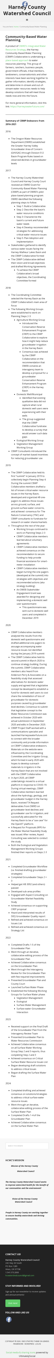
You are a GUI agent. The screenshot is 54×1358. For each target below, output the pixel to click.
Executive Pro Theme (30, 1341)
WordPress (29, 1344)
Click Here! (12, 1303)
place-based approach (17, 60)
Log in (38, 1344)
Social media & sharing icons (21, 1352)
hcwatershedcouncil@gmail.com (19, 1275)
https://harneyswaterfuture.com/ (27, 106)
